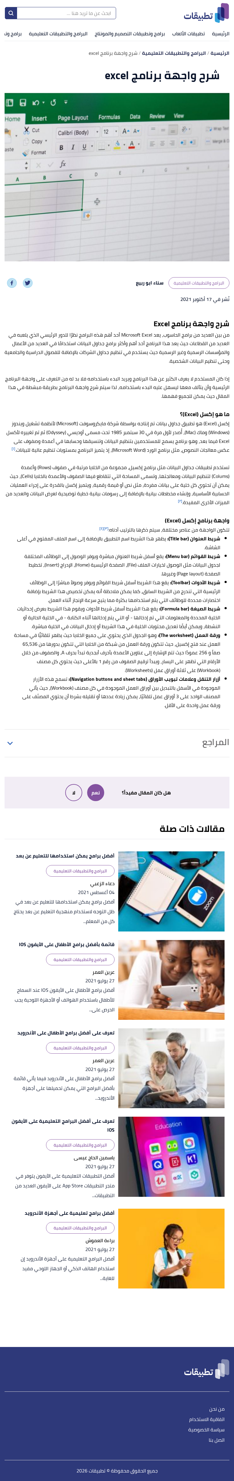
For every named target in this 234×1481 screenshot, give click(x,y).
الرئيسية (220, 33)
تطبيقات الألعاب (188, 33)
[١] (13, 448)
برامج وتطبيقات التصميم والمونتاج (130, 33)
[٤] (101, 528)
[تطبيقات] (206, 13)
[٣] (106, 528)
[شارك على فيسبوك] (12, 283)
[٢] (180, 500)
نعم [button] (95, 792)
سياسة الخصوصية (206, 1430)
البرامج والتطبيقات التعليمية (58, 33)
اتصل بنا (217, 1440)
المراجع (215, 742)
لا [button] (73, 792)
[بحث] (11, 13)
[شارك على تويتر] (28, 283)
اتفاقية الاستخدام (207, 1420)
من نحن (217, 1409)
